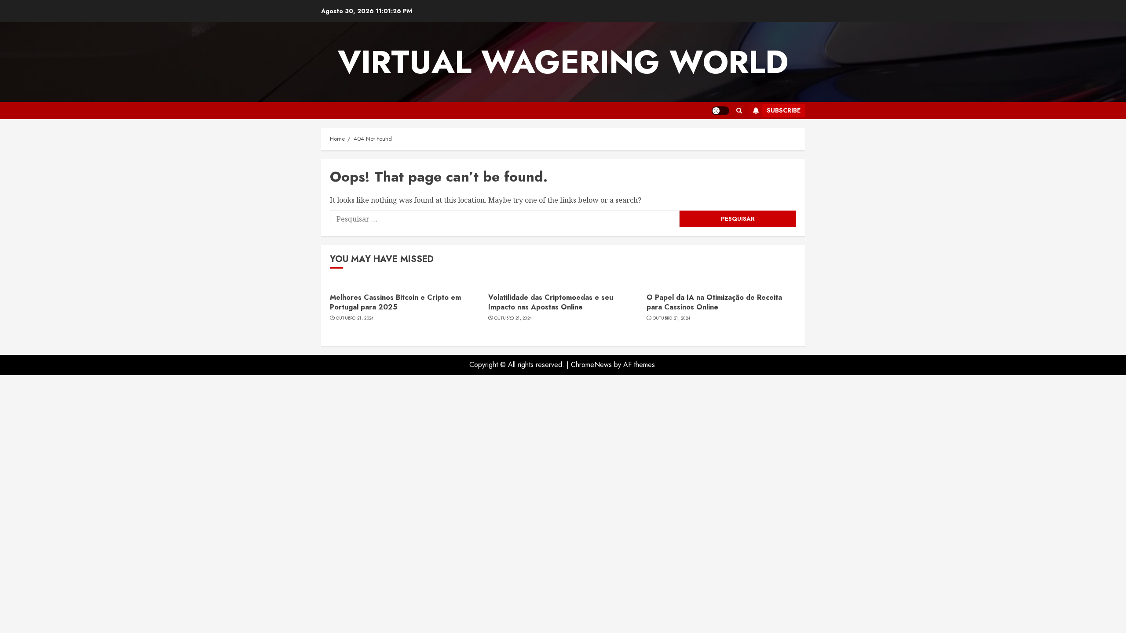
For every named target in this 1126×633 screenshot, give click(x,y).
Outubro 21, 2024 (355, 318)
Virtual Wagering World (563, 62)
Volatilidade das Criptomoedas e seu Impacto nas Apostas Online (550, 302)
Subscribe (784, 110)
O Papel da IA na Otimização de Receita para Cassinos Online (714, 302)
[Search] (739, 110)
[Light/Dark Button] (720, 110)
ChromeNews (591, 365)
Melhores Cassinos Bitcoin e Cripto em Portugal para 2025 (395, 302)
